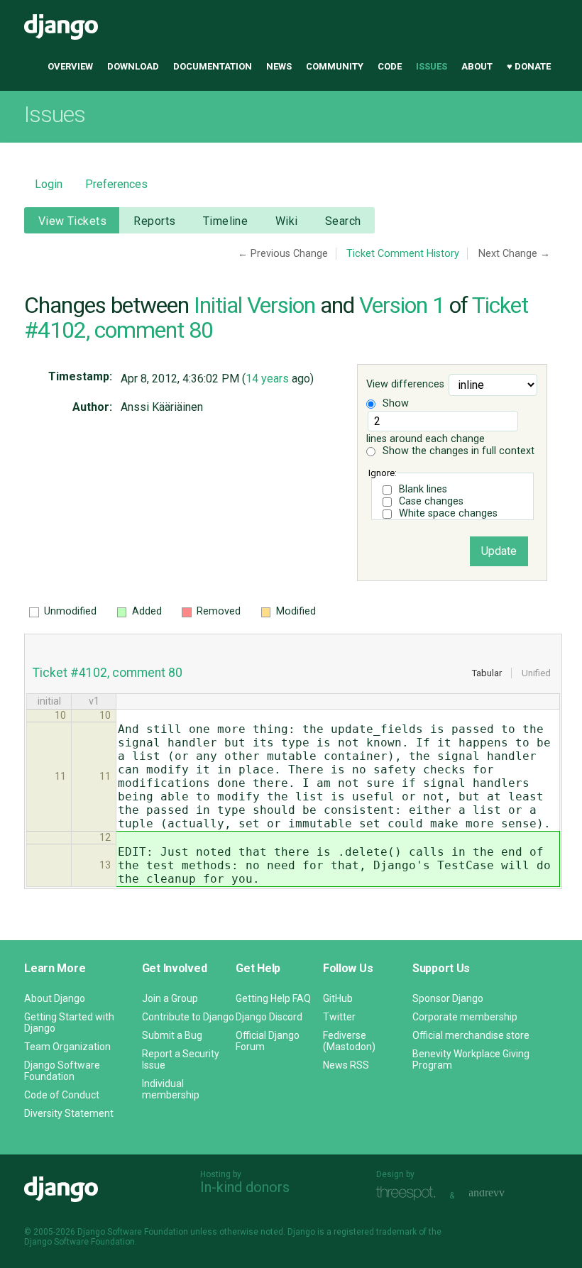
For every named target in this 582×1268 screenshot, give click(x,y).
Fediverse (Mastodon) (349, 1041)
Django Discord (269, 1016)
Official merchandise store (470, 1035)
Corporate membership (464, 1016)
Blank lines (423, 489)
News (279, 66)
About (477, 66)
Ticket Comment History (402, 254)
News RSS (346, 1065)
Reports (154, 221)
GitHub (338, 998)
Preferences (116, 184)
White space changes (448, 513)
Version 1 (401, 305)
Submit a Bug (172, 1035)
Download (133, 66)
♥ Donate (529, 66)
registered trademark (375, 1232)
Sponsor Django (447, 998)
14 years (267, 378)
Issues (431, 66)
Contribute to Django (188, 1016)
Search (343, 221)
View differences (405, 385)
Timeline (225, 221)
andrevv (502, 1194)
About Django (54, 998)
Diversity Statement (69, 1113)
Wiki (286, 221)
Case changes (431, 501)
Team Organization (67, 1046)
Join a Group (170, 998)
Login (48, 184)
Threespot (409, 1194)
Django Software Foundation (62, 1070)
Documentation (212, 66)
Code (390, 66)
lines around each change (425, 439)
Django (61, 27)
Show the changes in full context (457, 451)
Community (334, 66)
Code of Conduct (61, 1095)
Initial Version (254, 305)
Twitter (339, 1016)
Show (394, 403)
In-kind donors (245, 1187)
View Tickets (72, 221)
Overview (70, 66)
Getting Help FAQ (273, 998)
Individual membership (170, 1089)
